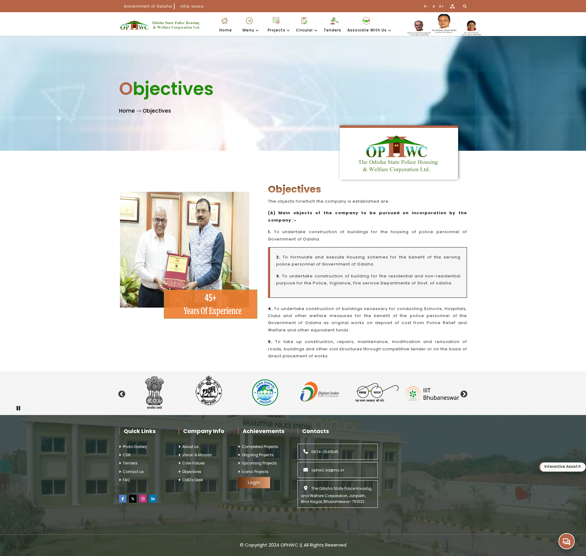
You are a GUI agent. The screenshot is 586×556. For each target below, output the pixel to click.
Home (225, 30)
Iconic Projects (254, 471)
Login (254, 482)
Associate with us (367, 30)
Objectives (190, 471)
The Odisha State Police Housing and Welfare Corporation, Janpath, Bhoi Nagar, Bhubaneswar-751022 (336, 495)
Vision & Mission (196, 454)
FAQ (125, 479)
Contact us (132, 471)
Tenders (332, 30)
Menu (249, 30)
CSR (126, 454)
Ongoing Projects (256, 454)
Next (464, 393)
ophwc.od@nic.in (327, 470)
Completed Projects (259, 446)
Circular (305, 30)
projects (277, 30)
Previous (121, 393)
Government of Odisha (148, 6)
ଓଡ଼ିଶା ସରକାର (192, 6)
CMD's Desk (191, 479)
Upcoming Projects (258, 463)
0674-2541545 (324, 451)
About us (189, 446)
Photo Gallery (134, 446)
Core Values (192, 463)
